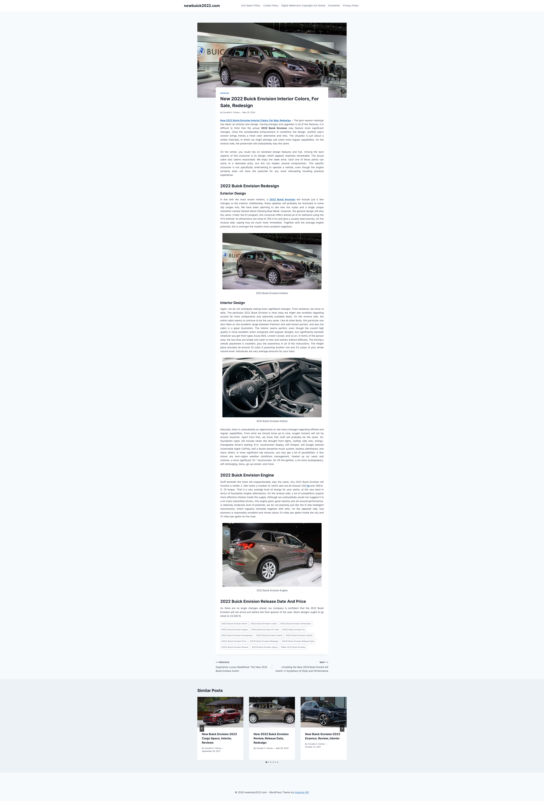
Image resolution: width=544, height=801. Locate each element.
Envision (224, 93)
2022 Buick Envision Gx (293, 629)
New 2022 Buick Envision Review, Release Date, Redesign (271, 738)
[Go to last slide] (202, 728)
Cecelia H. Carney (231, 112)
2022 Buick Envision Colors (264, 623)
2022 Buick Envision (282, 199)
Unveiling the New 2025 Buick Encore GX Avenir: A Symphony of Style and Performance (302, 666)
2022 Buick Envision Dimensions (295, 623)
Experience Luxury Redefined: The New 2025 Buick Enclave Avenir (241, 666)
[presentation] (220, 712)
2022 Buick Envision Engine (235, 629)
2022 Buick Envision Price (234, 641)
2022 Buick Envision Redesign (264, 641)
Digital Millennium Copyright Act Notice (303, 5)
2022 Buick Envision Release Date (298, 641)
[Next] (342, 728)
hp (308, 485)
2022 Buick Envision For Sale (265, 629)
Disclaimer (334, 5)
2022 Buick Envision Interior (299, 635)
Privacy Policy (351, 5)
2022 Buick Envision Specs (265, 647)
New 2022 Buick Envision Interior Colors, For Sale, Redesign (255, 120)
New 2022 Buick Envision (293, 647)
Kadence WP (302, 792)
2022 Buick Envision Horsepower (237, 635)
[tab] (266, 762)
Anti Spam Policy (250, 5)
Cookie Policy (270, 5)
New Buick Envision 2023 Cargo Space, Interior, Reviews (219, 738)
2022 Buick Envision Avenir (234, 623)
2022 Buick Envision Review (235, 647)
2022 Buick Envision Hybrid (269, 635)
